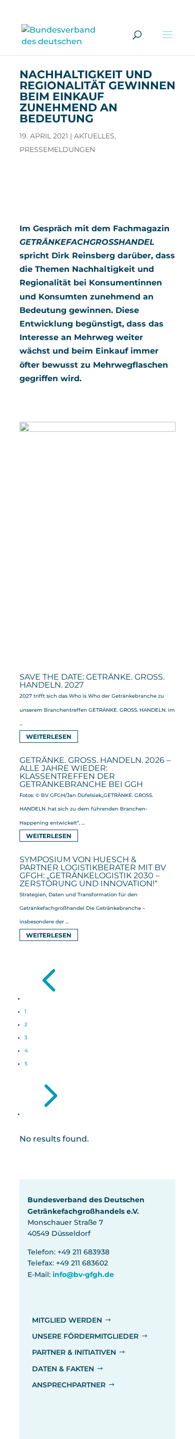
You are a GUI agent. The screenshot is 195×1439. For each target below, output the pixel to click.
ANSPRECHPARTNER (69, 1384)
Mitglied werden (67, 1320)
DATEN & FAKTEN (63, 1368)
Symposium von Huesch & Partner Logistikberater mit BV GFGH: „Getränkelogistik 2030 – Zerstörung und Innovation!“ (93, 871)
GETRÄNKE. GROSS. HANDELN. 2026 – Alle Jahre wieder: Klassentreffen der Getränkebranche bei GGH (95, 772)
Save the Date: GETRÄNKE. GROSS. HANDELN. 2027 (92, 681)
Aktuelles (94, 135)
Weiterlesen (49, 736)
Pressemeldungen (57, 149)
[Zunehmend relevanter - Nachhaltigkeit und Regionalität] (98, 643)
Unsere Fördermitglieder (85, 1336)
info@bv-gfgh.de (83, 1274)
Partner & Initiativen (74, 1352)
